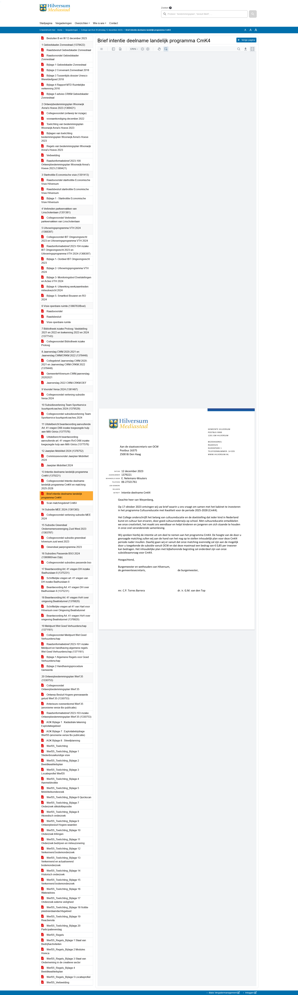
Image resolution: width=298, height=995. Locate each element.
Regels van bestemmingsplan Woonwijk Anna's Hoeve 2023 (66, 148)
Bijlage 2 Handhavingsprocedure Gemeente (62, 668)
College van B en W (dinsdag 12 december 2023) (102, 30)
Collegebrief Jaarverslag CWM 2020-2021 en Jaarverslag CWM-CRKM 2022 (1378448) (64, 364)
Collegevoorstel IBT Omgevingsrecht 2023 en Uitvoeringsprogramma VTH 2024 (64, 239)
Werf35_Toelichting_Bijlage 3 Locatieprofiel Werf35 (60, 771)
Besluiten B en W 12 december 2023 (66, 38)
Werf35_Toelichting (57, 746)
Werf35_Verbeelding (57, 982)
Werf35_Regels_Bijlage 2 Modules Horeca (63, 951)
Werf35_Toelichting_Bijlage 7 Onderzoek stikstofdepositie (60, 804)
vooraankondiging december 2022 (65, 118)
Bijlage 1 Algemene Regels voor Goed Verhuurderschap (65, 659)
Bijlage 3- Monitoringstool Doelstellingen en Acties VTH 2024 (66, 279)
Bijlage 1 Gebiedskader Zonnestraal (66, 64)
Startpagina (46, 23)
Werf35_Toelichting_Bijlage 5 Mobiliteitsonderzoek (60, 790)
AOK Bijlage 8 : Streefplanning (63, 740)
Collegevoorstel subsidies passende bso (68, 562)
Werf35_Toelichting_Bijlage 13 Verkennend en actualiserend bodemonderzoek (60, 861)
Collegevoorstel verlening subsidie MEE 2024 (66, 517)
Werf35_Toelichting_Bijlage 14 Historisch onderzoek (60, 872)
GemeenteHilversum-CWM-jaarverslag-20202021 (65, 375)
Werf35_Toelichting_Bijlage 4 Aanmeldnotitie (60, 781)
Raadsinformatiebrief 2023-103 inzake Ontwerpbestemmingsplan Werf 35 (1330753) (66, 715)
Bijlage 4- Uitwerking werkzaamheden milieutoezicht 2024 (64, 288)
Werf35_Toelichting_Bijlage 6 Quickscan (68, 797)
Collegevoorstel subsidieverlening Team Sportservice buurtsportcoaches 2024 (66, 416)
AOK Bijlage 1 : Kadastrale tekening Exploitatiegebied (63, 724)
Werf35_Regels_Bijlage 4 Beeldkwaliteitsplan (58, 970)
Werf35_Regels (55, 935)
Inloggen (249, 992)
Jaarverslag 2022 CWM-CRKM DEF (66, 383)
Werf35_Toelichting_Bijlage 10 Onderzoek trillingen (60, 832)
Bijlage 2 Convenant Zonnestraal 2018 (67, 70)
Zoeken (165, 8)
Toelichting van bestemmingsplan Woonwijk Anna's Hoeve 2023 (62, 126)
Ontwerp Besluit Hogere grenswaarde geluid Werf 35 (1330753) (64, 696)
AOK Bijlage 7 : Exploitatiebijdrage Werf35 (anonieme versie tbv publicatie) (63, 733)
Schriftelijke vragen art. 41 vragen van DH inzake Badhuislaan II (64, 580)
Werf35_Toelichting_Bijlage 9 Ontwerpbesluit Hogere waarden (60, 823)
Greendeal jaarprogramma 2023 (64, 547)
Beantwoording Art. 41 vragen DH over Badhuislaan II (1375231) (65, 589)
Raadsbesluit (53, 316)
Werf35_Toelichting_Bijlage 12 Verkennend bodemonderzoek (60, 850)
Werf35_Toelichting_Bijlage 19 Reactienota (60, 918)
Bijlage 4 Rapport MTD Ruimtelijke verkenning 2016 (63, 86)
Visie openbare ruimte (58, 322)
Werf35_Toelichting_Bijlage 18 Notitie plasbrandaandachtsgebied (64, 909)
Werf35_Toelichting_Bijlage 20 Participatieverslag (60, 927)
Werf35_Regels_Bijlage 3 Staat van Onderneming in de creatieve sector (63, 960)
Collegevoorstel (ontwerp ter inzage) (66, 113)
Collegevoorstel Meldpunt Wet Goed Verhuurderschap (63, 637)
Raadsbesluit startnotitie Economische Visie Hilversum (65, 191)
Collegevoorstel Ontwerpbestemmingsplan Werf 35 (60, 687)
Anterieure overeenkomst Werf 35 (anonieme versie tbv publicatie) (62, 706)
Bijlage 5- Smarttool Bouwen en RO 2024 (63, 297)
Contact (113, 23)
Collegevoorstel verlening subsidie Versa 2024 (63, 396)
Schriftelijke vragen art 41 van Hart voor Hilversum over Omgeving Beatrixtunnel (65, 608)
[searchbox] (204, 14)
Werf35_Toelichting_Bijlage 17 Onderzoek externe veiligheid (60, 900)
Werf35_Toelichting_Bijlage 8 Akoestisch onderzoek (60, 814)
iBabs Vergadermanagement (222, 992)
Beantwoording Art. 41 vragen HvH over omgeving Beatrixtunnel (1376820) (65, 617)
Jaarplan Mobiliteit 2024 (59, 465)
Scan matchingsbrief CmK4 (61, 503)
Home (59, 30)
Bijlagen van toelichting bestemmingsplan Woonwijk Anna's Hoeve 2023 (64, 137)
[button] (253, 14)
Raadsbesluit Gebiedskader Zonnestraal (68, 50)
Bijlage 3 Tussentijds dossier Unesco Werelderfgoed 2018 (64, 77)
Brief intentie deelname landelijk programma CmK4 (61, 496)
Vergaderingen (63, 23)
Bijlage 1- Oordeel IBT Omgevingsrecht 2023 (65, 261)
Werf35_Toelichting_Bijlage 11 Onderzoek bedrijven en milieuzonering (63, 841)
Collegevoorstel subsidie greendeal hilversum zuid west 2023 (63, 540)
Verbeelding (53, 155)
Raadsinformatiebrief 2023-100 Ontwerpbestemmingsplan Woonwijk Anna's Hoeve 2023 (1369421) (65, 165)
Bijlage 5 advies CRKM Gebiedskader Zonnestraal (64, 96)
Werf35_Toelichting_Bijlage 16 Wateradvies (60, 891)
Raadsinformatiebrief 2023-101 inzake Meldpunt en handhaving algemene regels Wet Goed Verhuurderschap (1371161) (65, 648)
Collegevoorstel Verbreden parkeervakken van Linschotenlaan (60, 219)
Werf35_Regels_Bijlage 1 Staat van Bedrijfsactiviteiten (63, 942)
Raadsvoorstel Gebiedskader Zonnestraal (60, 57)
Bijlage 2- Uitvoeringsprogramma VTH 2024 (65, 270)
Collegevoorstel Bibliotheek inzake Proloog (63, 343)
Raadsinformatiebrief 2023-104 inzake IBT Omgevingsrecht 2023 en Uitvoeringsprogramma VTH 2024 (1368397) (65, 250)
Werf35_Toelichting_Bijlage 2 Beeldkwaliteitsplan (60, 762)
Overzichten (81, 23)
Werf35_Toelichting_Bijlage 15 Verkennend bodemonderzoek (60, 882)
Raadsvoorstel (54, 311)
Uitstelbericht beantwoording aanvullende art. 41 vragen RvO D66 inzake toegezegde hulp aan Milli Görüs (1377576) (65, 441)
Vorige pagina (248, 40)
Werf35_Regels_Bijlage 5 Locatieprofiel (68, 977)
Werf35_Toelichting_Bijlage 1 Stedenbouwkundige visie (60, 753)
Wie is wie (98, 23)
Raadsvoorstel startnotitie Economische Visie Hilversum (65, 182)
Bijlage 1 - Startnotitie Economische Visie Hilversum (63, 200)
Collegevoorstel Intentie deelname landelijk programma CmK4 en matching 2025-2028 (63, 485)
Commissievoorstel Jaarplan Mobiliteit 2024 (64, 458)
